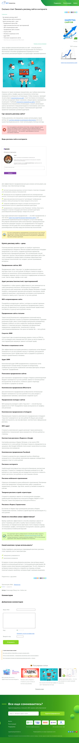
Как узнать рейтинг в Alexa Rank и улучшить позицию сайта (16, 653)
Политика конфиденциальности (32, 726)
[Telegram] (70, 13)
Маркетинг (17, 584)
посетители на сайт (17, 98)
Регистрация (67, 3)
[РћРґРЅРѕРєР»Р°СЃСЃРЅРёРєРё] (68, 13)
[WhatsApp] (75, 13)
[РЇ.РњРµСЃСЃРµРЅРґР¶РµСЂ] (65, 13)
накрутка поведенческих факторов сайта (22, 218)
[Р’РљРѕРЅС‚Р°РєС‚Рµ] (67, 13)
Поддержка (57, 3)
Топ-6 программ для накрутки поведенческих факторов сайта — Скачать (19, 658)
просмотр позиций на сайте (25, 102)
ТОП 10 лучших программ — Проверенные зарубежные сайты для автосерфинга (21, 655)
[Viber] (73, 13)
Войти (75, 3)
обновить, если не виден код (25, 633)
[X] (71, 13)
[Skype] (76, 13)
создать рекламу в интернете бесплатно (22, 120)
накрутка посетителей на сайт (32, 535)
